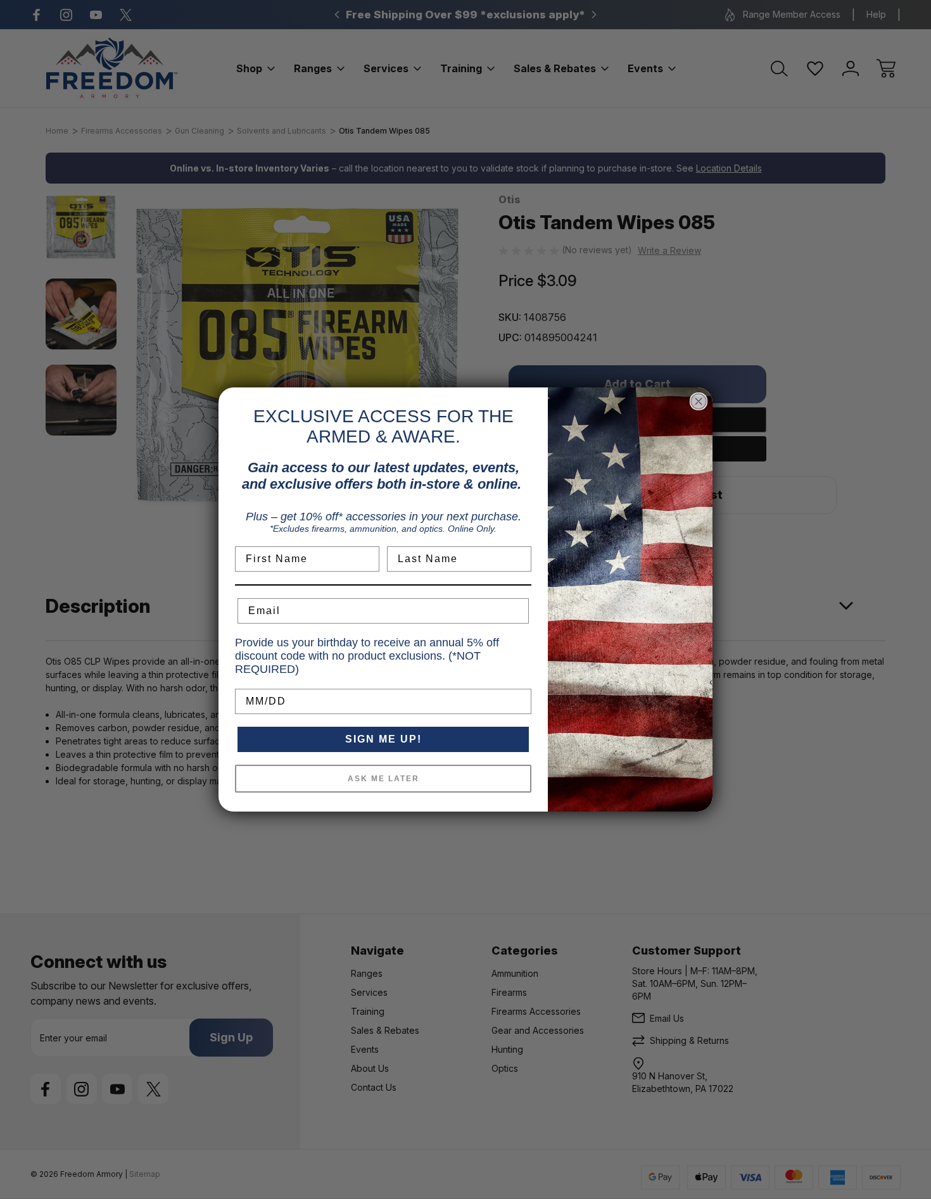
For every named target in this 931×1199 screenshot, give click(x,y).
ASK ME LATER (383, 778)
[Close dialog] (698, 401)
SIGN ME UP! (383, 739)
